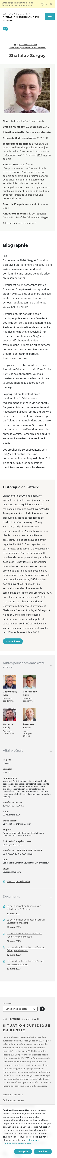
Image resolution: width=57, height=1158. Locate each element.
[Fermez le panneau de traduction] (51, 4)
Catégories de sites (16, 1008)
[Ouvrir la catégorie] (42, 1009)
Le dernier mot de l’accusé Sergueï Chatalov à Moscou (26, 921)
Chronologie (13, 641)
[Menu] (50, 16)
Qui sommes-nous (13, 1100)
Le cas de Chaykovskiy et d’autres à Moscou (27, 47)
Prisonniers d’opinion (28, 44)
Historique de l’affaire (18, 881)
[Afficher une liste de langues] (43, 4)
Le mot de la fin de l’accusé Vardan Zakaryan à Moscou (26, 949)
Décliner (43, 1151)
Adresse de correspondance (19, 223)
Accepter (23, 1151)
